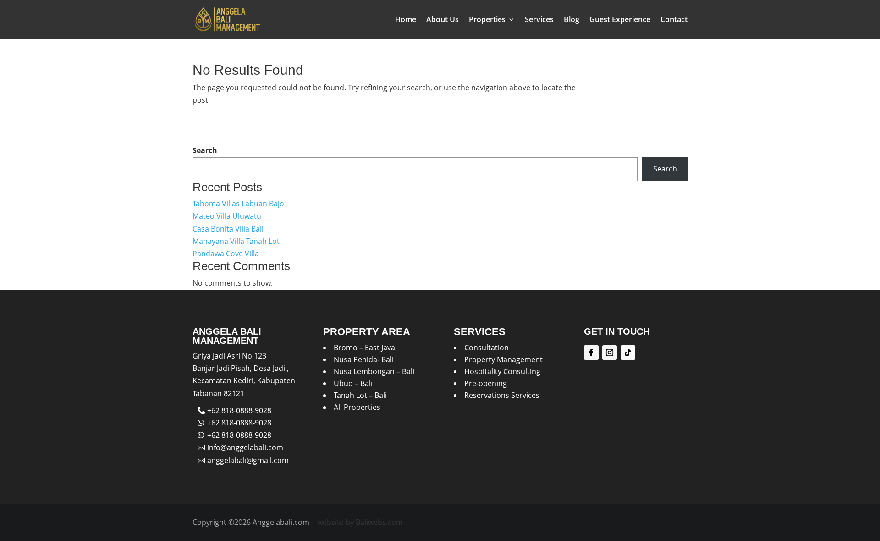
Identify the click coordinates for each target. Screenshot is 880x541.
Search (204, 150)
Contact (674, 20)
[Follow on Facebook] (591, 352)
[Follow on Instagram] (609, 352)
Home (405, 20)
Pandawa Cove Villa (225, 253)
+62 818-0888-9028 (239, 410)
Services (539, 20)
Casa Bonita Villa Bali (228, 229)
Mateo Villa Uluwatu (226, 216)
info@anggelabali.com (245, 447)
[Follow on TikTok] (628, 352)
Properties (487, 20)
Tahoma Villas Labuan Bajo (238, 204)
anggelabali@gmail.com (248, 460)
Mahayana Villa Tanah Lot (236, 241)
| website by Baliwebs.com (357, 522)
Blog (571, 20)
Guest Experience (619, 20)
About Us (442, 20)
